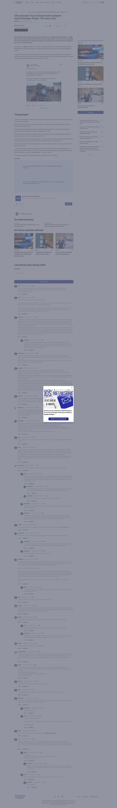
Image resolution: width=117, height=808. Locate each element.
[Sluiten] (72, 387)
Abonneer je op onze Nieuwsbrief (58, 419)
